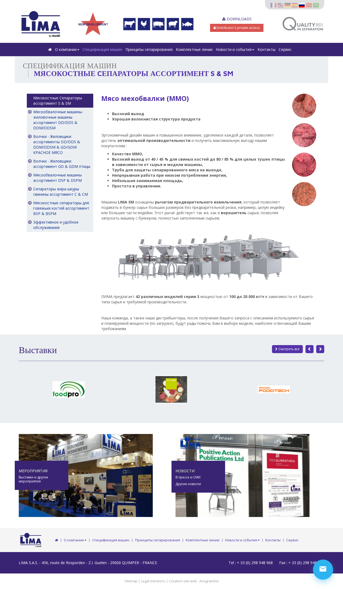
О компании (66, 49)
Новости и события (234, 49)
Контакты (266, 49)
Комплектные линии (194, 49)
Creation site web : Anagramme (194, 581)
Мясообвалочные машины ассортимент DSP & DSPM (57, 177)
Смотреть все (289, 349)
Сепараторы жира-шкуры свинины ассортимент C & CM (60, 191)
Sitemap (130, 581)
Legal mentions (153, 581)
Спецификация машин (102, 49)
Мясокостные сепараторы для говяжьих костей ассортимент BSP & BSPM (61, 208)
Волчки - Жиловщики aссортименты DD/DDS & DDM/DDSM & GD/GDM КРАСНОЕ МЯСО (56, 144)
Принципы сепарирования (149, 49)
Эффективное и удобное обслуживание (56, 225)
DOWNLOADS (239, 18)
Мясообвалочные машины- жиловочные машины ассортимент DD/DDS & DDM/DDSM (58, 119)
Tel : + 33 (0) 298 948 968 (251, 562)
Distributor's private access (238, 27)
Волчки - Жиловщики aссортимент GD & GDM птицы (61, 163)
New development (93, 24)
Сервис (285, 49)
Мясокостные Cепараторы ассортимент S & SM (57, 100)
